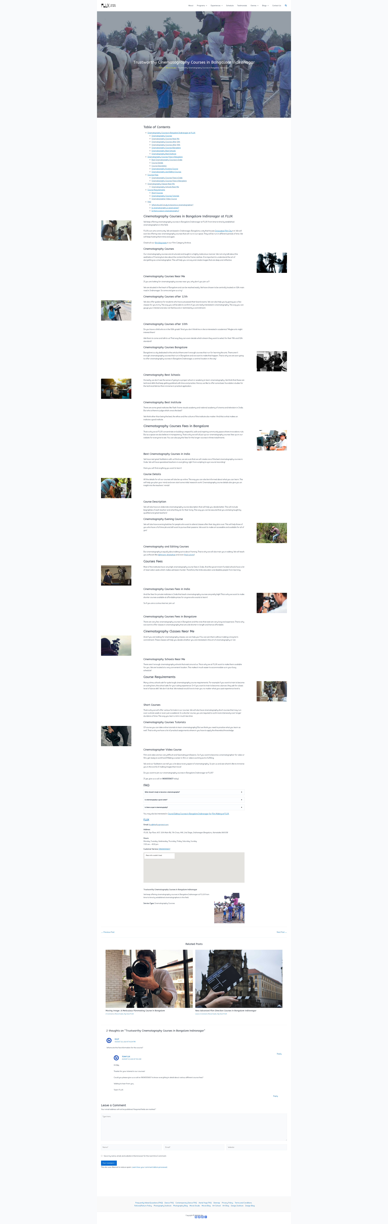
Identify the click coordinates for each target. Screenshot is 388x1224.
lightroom (162, 555)
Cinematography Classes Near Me (161, 184)
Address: (146, 829)
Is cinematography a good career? (165, 208)
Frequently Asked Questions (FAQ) (149, 1203)
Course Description (159, 166)
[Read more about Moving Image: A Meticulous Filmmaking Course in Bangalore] (149, 978)
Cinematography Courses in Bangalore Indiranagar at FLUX (171, 133)
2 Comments (110, 1014)
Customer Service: (150, 849)
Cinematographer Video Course (164, 199)
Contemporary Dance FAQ (186, 1203)
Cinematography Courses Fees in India (167, 178)
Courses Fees (153, 175)
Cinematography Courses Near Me (165, 139)
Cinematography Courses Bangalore (166, 148)
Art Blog (225, 1205)
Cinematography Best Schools (164, 151)
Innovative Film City (223, 231)
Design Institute (237, 1205)
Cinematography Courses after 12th (166, 142)
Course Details (157, 163)
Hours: (146, 838)
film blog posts (161, 243)
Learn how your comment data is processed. (149, 1167)
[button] (206, 6)
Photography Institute (162, 1205)
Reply (279, 1054)
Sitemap (216, 1203)
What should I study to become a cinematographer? (172, 205)
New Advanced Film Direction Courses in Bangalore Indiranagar (225, 1010)
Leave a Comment (201, 1014)
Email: (145, 824)
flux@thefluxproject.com (159, 824)
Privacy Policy (227, 1203)
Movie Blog (206, 1205)
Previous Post (107, 932)
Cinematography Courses (162, 136)
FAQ (149, 202)
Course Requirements (156, 190)
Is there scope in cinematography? (165, 211)
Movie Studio (119, 1014)
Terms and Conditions (243, 1203)
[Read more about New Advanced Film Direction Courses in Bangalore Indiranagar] (239, 978)
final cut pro (189, 555)
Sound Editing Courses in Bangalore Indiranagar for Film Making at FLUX (198, 814)
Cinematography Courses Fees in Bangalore (165, 157)
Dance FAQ (169, 1203)
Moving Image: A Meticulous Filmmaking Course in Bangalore (135, 1010)
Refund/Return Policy (143, 1205)
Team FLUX (126, 1057)
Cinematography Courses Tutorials (165, 196)
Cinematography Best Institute (164, 154)
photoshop (171, 555)
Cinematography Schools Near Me (165, 187)
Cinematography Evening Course (165, 169)
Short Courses (157, 193)
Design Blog (250, 1205)
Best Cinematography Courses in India (167, 160)
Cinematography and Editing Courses (166, 172)
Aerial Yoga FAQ (205, 1203)
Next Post (282, 932)
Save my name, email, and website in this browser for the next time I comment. (135, 1156)
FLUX (146, 819)
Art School (216, 1205)
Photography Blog (180, 1205)
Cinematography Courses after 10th (166, 145)
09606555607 (164, 849)
